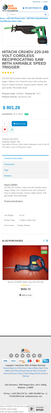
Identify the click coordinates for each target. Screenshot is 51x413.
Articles (38, 373)
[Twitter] (17, 356)
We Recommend (18, 371)
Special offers (31, 371)
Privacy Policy (16, 373)
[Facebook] (11, 356)
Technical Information (13, 158)
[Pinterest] (34, 356)
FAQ (20, 368)
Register (36, 2)
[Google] (28, 356)
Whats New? (38, 368)
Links (44, 373)
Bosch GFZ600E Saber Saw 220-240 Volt (25, 282)
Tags (6, 170)
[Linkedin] (23, 356)
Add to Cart (20, 124)
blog (32, 373)
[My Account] (23, 8)
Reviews (7, 176)
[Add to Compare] (11, 129)
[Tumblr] (40, 356)
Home (5, 368)
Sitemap (25, 376)
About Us (13, 368)
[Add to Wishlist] (4, 129)
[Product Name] (25, 262)
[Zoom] (46, 44)
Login (45, 2)
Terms (26, 373)
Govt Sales (27, 368)
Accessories (9, 164)
